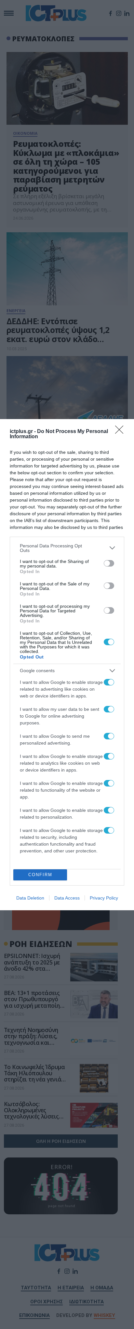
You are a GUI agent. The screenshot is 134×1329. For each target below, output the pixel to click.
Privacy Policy (104, 898)
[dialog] (67, 664)
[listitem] (67, 548)
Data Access (67, 898)
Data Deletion (30, 898)
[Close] (121, 432)
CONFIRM (40, 874)
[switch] (109, 563)
